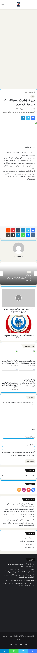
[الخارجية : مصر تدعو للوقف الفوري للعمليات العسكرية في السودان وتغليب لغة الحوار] (10, 375)
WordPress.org (29, 547)
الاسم (33, 429)
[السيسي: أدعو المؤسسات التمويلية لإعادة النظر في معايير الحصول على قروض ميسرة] (10, 354)
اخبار (26, 92)
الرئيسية (31, 92)
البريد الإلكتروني (30, 437)
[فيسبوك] (33, 230)
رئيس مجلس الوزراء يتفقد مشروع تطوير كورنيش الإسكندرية (19, 279)
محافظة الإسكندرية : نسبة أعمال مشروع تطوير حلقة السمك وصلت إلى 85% (27, 362)
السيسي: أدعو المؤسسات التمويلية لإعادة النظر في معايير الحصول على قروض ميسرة (10, 362)
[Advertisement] (18, 29)
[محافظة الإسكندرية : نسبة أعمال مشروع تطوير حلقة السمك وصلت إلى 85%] (27, 354)
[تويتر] (28, 230)
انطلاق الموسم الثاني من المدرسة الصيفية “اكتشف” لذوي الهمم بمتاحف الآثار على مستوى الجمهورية (27, 381)
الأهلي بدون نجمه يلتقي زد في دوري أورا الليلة (20, 520)
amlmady (29, 109)
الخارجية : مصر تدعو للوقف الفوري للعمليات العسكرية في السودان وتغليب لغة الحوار (10, 385)
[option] (18, 273)
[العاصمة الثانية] (18, 4)
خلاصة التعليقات (29, 544)
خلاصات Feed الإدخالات (27, 541)
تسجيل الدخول (29, 538)
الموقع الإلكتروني (30, 444)
